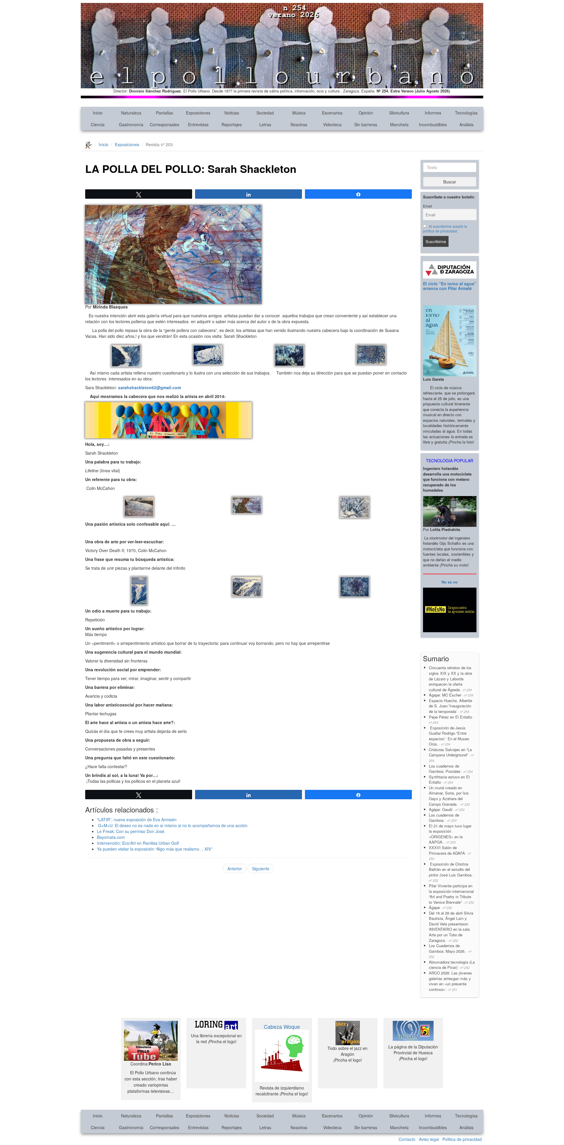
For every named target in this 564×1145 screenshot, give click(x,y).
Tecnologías (466, 113)
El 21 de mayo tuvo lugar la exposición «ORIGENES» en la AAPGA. (450, 834)
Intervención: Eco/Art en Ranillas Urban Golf (138, 843)
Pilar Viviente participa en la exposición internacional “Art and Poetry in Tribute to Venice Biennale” (451, 894)
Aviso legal (429, 1139)
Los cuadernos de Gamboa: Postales (451, 768)
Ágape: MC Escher (451, 695)
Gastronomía (131, 124)
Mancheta (399, 124)
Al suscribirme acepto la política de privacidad (445, 228)
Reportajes (231, 124)
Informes (433, 113)
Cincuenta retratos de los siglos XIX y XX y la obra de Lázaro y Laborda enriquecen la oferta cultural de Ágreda (450, 678)
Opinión (366, 113)
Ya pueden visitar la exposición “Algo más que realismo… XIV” (154, 849)
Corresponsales (164, 124)
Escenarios (332, 113)
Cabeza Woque (282, 1026)
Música (299, 113)
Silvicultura (399, 113)
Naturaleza (131, 113)
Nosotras (299, 124)
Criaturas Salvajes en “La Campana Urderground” (451, 755)
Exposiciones (198, 113)
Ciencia (98, 124)
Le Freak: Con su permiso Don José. (131, 831)
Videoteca (332, 124)
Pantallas (164, 113)
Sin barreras (365, 124)
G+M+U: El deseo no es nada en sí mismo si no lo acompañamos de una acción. (173, 825)
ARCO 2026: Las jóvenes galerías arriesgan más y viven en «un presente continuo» (450, 981)
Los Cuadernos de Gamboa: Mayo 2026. (450, 951)
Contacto (407, 1139)
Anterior (234, 868)
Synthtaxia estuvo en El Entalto (449, 779)
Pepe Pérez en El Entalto (451, 719)
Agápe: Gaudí (446, 809)
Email (427, 206)
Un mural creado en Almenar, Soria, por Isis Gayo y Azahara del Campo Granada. (449, 796)
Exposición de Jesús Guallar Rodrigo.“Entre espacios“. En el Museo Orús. (449, 736)
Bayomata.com (111, 837)
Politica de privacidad (462, 1139)
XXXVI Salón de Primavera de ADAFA (450, 853)
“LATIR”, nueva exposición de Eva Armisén (137, 819)
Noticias (231, 113)
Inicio (98, 113)
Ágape (440, 907)
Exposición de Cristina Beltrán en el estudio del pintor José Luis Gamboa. (452, 872)
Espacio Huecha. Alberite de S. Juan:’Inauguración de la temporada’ (450, 706)
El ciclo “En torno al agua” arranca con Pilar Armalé (449, 286)
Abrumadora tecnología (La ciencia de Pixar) (452, 964)
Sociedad (265, 113)
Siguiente (260, 868)
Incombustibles (433, 124)
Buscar (449, 182)
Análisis (466, 124)
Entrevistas (198, 124)
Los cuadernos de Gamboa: (444, 817)
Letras (265, 124)
